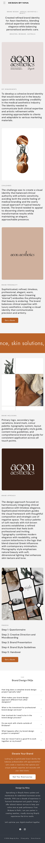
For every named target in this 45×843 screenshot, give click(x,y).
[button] (4, 2)
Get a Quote (10, 320)
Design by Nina (14, 838)
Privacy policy (25, 838)
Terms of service (36, 838)
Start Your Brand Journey (22, 777)
